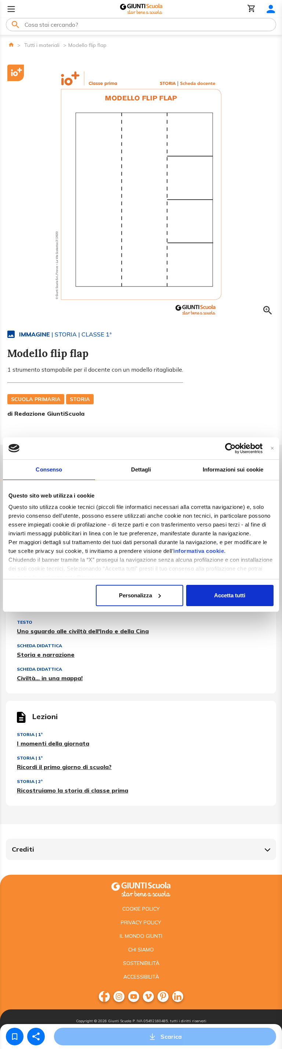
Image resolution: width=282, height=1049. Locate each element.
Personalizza (135, 595)
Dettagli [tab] (141, 469)
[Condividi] (36, 1036)
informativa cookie (198, 551)
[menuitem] (104, 996)
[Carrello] (251, 9)
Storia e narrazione (46, 654)
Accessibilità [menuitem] (141, 976)
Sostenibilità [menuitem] (141, 963)
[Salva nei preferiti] (15, 1036)
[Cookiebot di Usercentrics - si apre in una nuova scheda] (230, 448)
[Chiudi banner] (272, 448)
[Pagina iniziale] (11, 45)
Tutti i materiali (41, 45)
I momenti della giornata (53, 743)
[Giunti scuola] (141, 888)
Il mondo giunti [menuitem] (141, 936)
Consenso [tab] (49, 469)
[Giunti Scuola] (141, 9)
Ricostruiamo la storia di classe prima (72, 790)
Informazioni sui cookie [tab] (233, 469)
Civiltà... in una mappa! (50, 678)
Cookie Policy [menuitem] (141, 909)
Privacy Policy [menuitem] (141, 922)
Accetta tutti (229, 595)
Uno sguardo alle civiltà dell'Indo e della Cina (83, 631)
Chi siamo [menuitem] (141, 949)
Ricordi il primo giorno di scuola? (64, 767)
